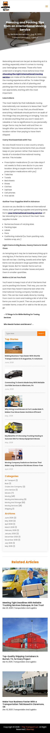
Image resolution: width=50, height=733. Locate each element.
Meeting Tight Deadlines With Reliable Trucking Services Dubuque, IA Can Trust (23, 604)
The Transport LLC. (30, 727)
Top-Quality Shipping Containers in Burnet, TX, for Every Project (20, 657)
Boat (7, 483)
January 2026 (10, 533)
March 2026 (9, 527)
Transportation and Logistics (25, 37)
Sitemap (30, 729)
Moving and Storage (13, 502)
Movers (8, 493)
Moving (8, 496)
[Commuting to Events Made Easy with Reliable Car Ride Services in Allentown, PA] (13, 375)
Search (41, 333)
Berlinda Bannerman (20, 34)
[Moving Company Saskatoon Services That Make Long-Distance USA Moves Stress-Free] (13, 455)
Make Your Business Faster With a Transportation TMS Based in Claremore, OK (23, 704)
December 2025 (11, 537)
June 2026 (9, 518)
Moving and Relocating (14, 499)
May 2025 (9, 546)
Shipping (8, 509)
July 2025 (8, 543)
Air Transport (10, 480)
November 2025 (11, 540)
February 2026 (10, 530)
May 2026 (9, 521)
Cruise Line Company (13, 486)
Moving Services (11, 505)
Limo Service (10, 490)
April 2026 (9, 524)
